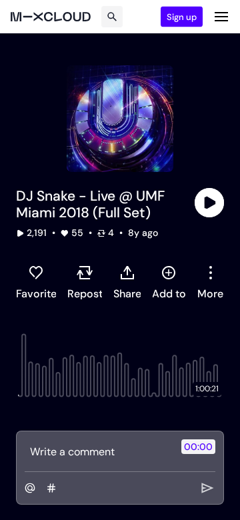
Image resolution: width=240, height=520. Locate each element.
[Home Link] (51, 16)
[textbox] (98, 451)
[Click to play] (209, 202)
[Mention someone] (30, 488)
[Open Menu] (221, 17)
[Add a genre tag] (51, 488)
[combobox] (210, 282)
